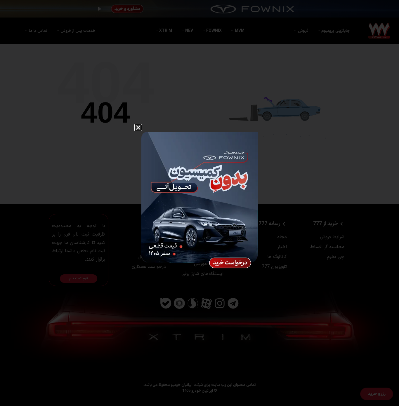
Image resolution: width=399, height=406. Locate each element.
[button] (138, 127)
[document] (199, 203)
